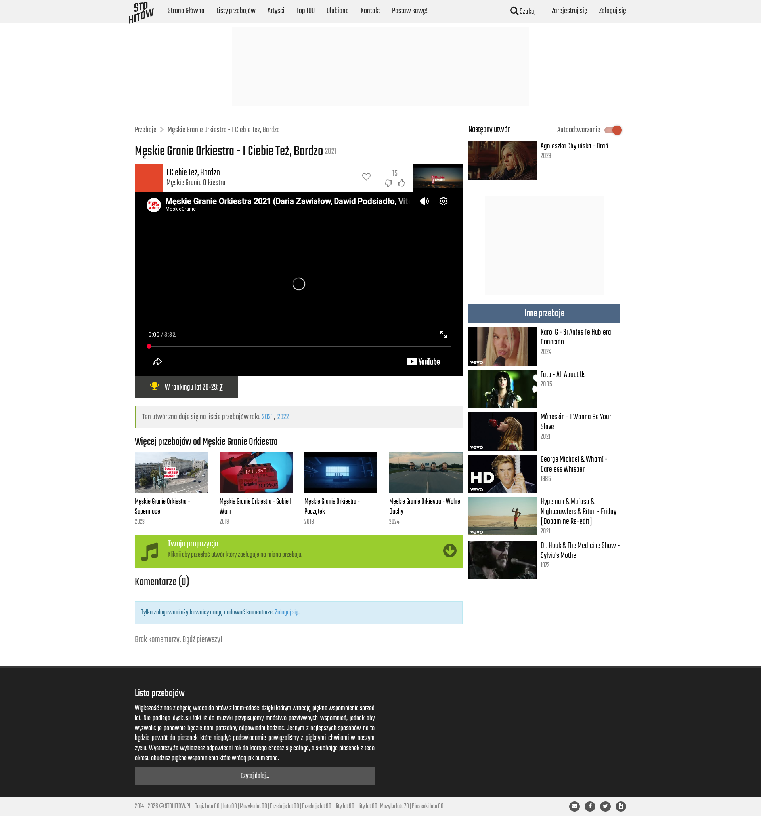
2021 (267, 417)
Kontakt (370, 10)
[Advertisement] (380, 66)
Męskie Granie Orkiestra (196, 182)
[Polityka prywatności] (621, 806)
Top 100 (305, 10)
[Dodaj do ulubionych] (366, 177)
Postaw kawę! (410, 10)
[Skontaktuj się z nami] (574, 806)
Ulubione (338, 10)
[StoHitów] (141, 10)
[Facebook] (590, 806)
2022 (283, 417)
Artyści (276, 10)
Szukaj (527, 11)
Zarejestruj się (569, 10)
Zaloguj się (612, 10)
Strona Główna (186, 10)
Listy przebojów (236, 10)
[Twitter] (605, 806)
